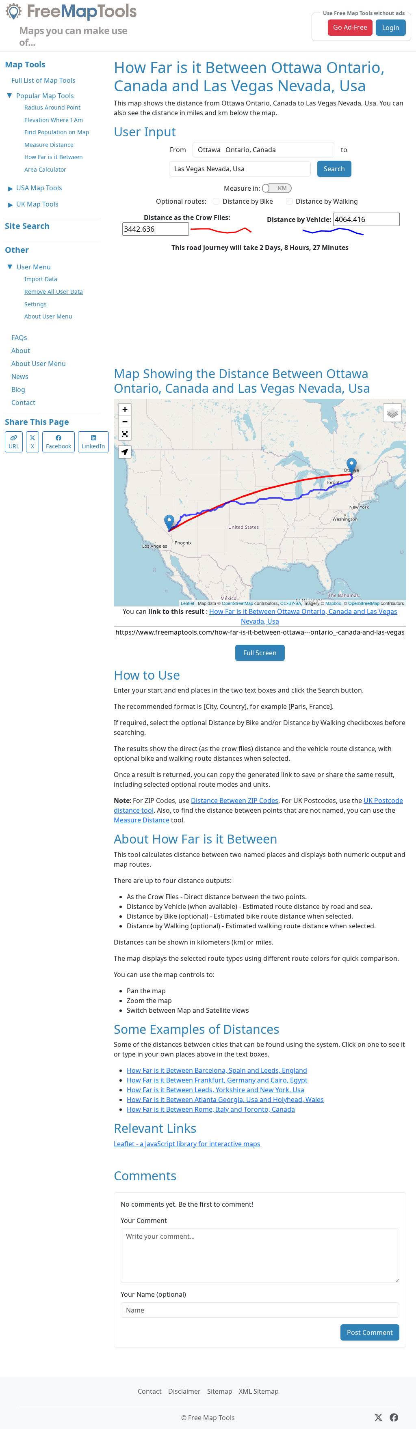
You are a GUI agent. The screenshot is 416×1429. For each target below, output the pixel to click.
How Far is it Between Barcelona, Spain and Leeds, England (217, 1070)
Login (390, 27)
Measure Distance (49, 144)
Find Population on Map (56, 132)
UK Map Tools (37, 204)
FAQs (19, 337)
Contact (23, 402)
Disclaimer (184, 1391)
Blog (18, 389)
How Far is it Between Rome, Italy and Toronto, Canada (211, 1109)
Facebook (58, 446)
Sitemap (219, 1391)
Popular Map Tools (45, 95)
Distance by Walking (327, 201)
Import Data (40, 279)
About (20, 350)
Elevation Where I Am (53, 120)
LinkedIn (93, 446)
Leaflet (187, 603)
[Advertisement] (260, 309)
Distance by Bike (248, 201)
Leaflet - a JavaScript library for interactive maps (187, 1143)
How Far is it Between (53, 157)
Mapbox (333, 603)
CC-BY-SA (290, 603)
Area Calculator (45, 169)
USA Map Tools (39, 187)
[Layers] (392, 413)
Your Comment (144, 1220)
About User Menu (48, 316)
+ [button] (125, 410)
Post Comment (370, 1332)
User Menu (34, 267)
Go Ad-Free (350, 27)
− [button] (125, 422)
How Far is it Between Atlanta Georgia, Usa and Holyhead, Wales (225, 1099)
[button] (125, 452)
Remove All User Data (53, 291)
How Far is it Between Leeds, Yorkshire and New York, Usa (215, 1089)
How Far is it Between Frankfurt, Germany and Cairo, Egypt (217, 1080)
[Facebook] (394, 1417)
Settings (35, 304)
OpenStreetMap (237, 603)
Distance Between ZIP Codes (234, 800)
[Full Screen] (125, 434)
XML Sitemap (259, 1391)
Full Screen (260, 652)
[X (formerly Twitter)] (378, 1417)
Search (334, 168)
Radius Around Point (52, 107)
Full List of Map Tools (43, 80)
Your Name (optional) (153, 1294)
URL (14, 446)
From (178, 149)
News (19, 376)
